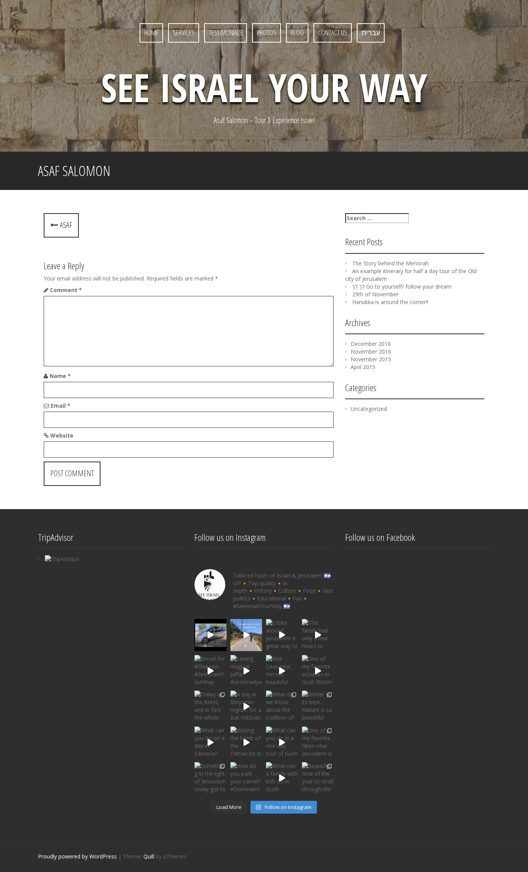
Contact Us (332, 32)
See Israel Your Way (264, 87)
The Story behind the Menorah (390, 263)
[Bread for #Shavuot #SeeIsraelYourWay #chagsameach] (210, 671)
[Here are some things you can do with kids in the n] (210, 635)
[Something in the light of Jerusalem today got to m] (210, 778)
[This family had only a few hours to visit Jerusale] (318, 635)
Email (60, 405)
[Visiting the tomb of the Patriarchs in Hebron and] (246, 743)
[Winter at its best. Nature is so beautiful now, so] (318, 707)
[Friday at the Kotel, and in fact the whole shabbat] (210, 707)
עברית (370, 32)
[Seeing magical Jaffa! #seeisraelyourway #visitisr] (246, 671)
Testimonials (225, 32)
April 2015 (363, 367)
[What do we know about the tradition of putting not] (282, 707)
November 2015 (371, 359)
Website (61, 435)
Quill (148, 856)
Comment (66, 290)
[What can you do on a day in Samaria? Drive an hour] (210, 743)
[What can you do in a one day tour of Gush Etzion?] (282, 743)
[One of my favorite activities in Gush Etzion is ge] (318, 671)
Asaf (65, 225)
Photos (266, 32)
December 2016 (371, 343)
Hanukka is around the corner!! (390, 302)
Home (151, 32)
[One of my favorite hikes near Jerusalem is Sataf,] (318, 743)
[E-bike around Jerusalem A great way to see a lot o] (246, 635)
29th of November (375, 294)
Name (60, 376)
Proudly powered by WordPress (77, 856)
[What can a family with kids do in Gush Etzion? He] (282, 778)
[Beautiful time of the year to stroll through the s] (318, 778)
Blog (297, 32)
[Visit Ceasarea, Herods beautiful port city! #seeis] (282, 671)
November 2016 (371, 351)
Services (183, 32)
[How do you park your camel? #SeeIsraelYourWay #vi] (246, 778)
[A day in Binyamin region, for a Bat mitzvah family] (246, 707)
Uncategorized (369, 408)
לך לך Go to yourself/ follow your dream (401, 286)
